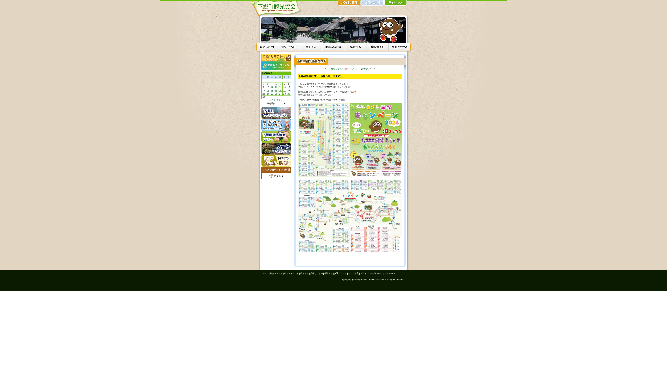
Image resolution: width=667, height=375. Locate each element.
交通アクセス (400, 47)
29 (288, 94)
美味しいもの (333, 47)
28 (284, 94)
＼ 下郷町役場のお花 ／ (338, 69)
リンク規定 (353, 273)
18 (272, 90)
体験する (355, 47)
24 (268, 94)
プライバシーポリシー (370, 273)
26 (276, 94)
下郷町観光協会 (277, 9)
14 (284, 87)
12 (276, 87)
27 (280, 94)
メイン (355, 69)
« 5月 (272, 100)
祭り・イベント (289, 47)
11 (272, 87)
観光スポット (267, 47)
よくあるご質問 (349, 3)
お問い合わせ (372, 3)
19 (276, 90)
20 (280, 90)
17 (268, 90)
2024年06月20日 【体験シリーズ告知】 (321, 76)
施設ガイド (378, 47)
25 (272, 94)
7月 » (279, 100)
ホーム (265, 273)
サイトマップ (395, 3)
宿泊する (311, 47)
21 (284, 90)
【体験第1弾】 (367, 69)
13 (280, 87)
